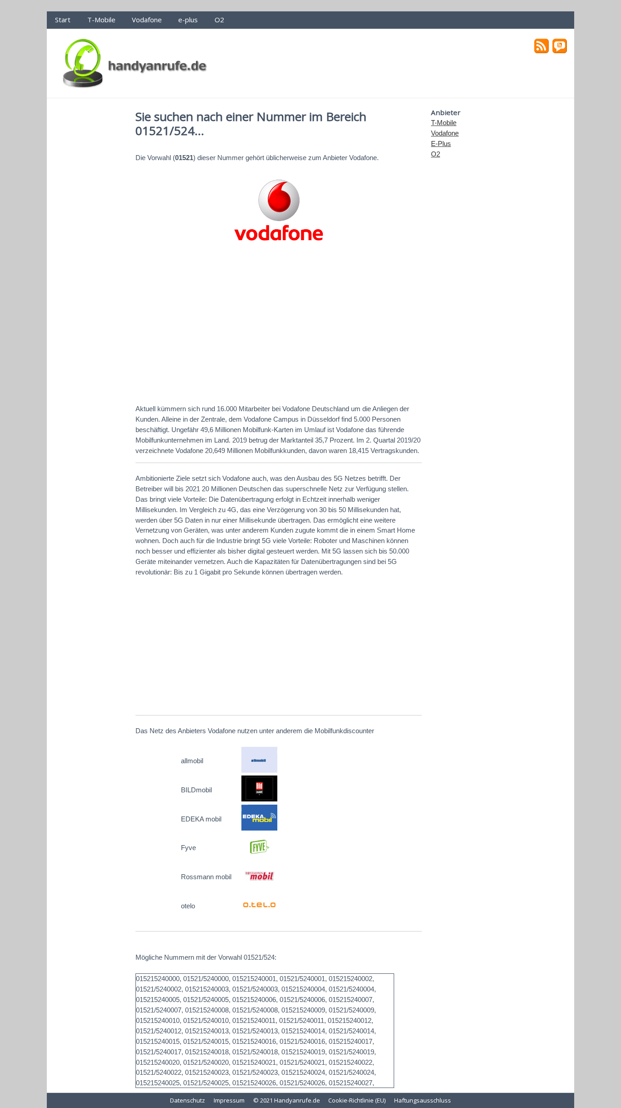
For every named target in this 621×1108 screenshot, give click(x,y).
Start (62, 19)
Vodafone (147, 19)
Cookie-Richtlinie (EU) (357, 1100)
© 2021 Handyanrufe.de (286, 1100)
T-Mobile (101, 19)
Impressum (229, 1100)
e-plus (188, 19)
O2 (219, 19)
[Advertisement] (278, 326)
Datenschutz (187, 1100)
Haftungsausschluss (422, 1100)
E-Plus (441, 143)
